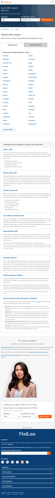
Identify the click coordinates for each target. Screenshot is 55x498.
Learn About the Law (6, 347)
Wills (12, 29)
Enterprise (6, 99)
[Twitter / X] (12, 462)
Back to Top (28, 427)
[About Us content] (52, 467)
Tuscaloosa (32, 120)
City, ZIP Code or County (28, 17)
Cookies (22, 494)
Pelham (31, 91)
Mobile (31, 70)
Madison (31, 66)
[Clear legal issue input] (18, 19)
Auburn (5, 73)
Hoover (31, 55)
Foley (4, 109)
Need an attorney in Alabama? (13, 275)
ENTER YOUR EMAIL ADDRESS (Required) (11, 450)
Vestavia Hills (32, 124)
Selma (30, 102)
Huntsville (32, 59)
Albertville (6, 59)
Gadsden (5, 113)
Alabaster (6, 55)
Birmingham (6, 81)
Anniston (5, 66)
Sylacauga (32, 106)
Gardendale (6, 117)
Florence (5, 106)
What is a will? (7, 149)
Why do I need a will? (10, 173)
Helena (5, 120)
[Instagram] (17, 462)
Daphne (5, 88)
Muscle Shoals (33, 77)
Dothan (5, 95)
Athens (5, 70)
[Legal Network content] (52, 486)
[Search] (52, 2)
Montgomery (32, 73)
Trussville (31, 117)
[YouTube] (7, 462)
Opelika (31, 84)
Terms (2, 494)
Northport (32, 81)
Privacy (8, 494)
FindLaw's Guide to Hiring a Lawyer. (38, 352)
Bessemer (6, 77)
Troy (30, 113)
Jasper (30, 63)
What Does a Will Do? (10, 257)
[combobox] (10, 19)
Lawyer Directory (5, 29)
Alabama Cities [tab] (12, 45)
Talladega (31, 109)
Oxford (31, 88)
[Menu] (2, 2)
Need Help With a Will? (10, 231)
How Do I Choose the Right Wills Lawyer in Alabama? (20, 298)
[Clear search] (18, 416)
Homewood (6, 124)
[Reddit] (22, 462)
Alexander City (7, 63)
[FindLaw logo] (8, 2)
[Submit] (49, 453)
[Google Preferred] (27, 462)
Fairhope (5, 102)
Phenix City (32, 95)
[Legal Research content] (52, 481)
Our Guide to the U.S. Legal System (10, 355)
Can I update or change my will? (13, 215)
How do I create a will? (10, 190)
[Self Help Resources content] (52, 476)
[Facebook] (2, 462)
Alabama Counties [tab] (36, 45)
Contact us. (10, 444)
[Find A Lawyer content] (52, 472)
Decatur (5, 91)
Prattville (31, 99)
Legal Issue (4, 17)
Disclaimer (15, 494)
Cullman (5, 84)
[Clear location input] (38, 19)
